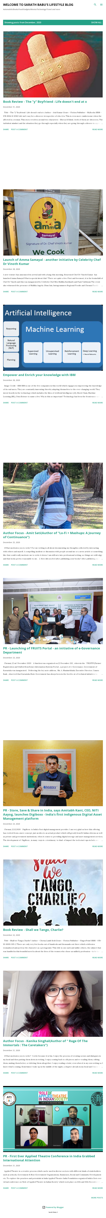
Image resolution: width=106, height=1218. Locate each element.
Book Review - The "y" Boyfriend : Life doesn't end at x (45, 101)
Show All (96, 22)
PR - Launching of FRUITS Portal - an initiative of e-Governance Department (51, 650)
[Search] (95, 4)
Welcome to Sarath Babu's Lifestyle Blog (38, 4)
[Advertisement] (53, 160)
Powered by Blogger (54, 1207)
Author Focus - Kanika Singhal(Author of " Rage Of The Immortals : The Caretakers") (45, 1043)
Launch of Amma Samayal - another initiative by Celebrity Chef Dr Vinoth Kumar (52, 261)
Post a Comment (19, 129)
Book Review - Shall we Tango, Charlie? (33, 930)
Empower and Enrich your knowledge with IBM (39, 375)
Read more (97, 129)
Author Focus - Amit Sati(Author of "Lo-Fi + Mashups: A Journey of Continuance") (52, 535)
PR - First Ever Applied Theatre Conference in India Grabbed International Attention (49, 1158)
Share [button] (6, 129)
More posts (97, 1197)
